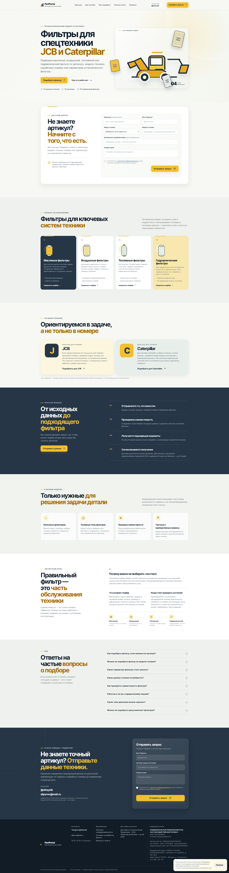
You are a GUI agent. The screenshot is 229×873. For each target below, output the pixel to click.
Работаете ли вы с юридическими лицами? (128, 694)
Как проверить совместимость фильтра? (127, 686)
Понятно (219, 865)
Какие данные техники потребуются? (125, 678)
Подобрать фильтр (178, 5)
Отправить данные (54, 448)
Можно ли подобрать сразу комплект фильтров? (131, 710)
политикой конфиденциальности (128, 161)
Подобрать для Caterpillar (151, 369)
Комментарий (109, 147)
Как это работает (82, 80)
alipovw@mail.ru (51, 794)
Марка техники (109, 127)
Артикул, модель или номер (146, 763)
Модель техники (148, 127)
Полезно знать (120, 5)
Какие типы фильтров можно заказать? (126, 702)
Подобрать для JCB (73, 369)
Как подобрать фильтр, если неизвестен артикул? (131, 653)
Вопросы (132, 5)
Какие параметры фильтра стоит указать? (127, 669)
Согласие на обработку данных (105, 836)
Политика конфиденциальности (104, 831)
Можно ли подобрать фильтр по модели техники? (131, 661)
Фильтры (78, 5)
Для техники (90, 5)
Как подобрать (105, 5)
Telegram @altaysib (79, 830)
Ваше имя (113, 117)
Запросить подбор (52, 285)
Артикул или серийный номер (121, 137)
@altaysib (47, 789)
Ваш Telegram (147, 117)
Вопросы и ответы (103, 841)
